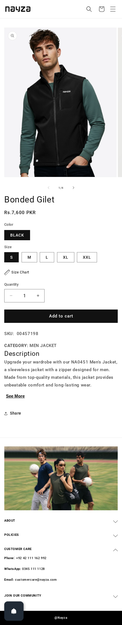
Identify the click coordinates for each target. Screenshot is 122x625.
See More (15, 396)
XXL (87, 257)
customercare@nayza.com (36, 580)
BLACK (17, 235)
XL (65, 257)
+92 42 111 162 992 (31, 558)
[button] (113, 9)
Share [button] (15, 413)
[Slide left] (48, 187)
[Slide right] (73, 187)
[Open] (14, 611)
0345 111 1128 (33, 569)
